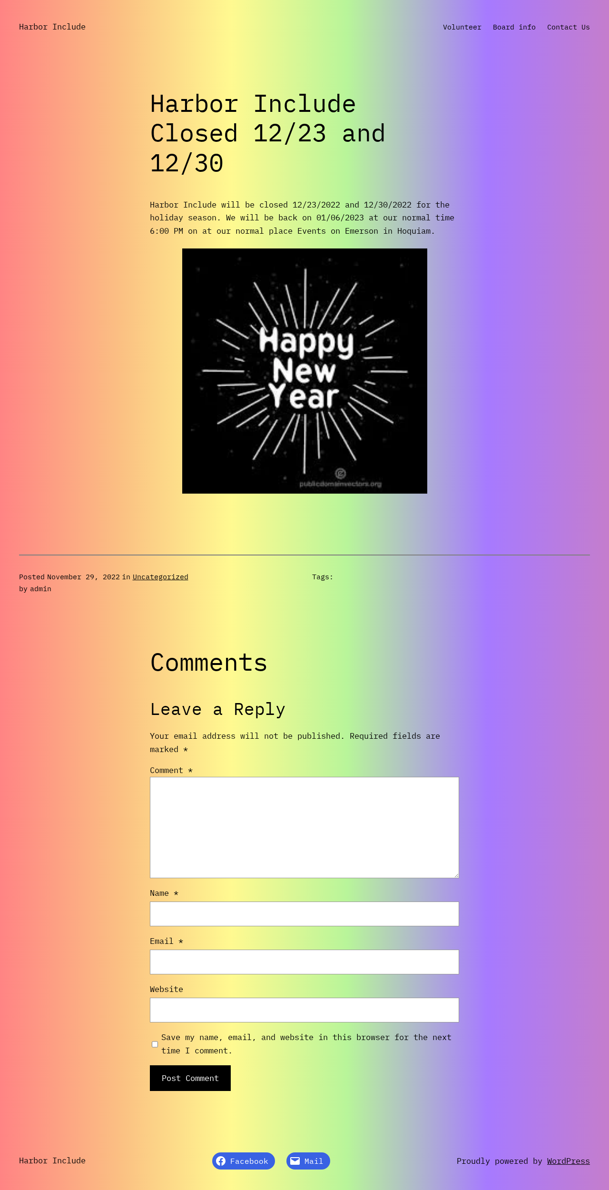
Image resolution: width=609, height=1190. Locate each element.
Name (164, 892)
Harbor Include (52, 26)
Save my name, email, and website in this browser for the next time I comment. (306, 1043)
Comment (171, 769)
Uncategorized (160, 576)
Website (166, 988)
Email (166, 940)
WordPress (568, 1160)
